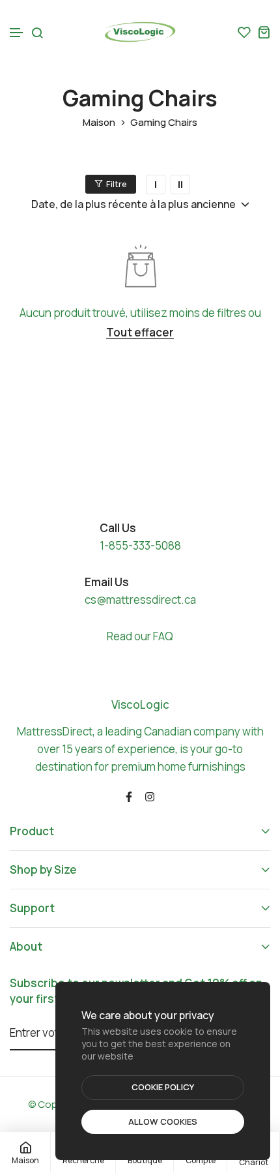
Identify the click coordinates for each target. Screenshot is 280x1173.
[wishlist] (244, 31)
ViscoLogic (140, 704)
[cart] (263, 31)
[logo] (140, 32)
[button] (17, 33)
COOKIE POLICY (163, 1087)
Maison (99, 122)
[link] (155, 184)
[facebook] (129, 795)
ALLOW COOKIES (162, 1121)
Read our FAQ (140, 636)
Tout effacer (140, 333)
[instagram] (149, 795)
